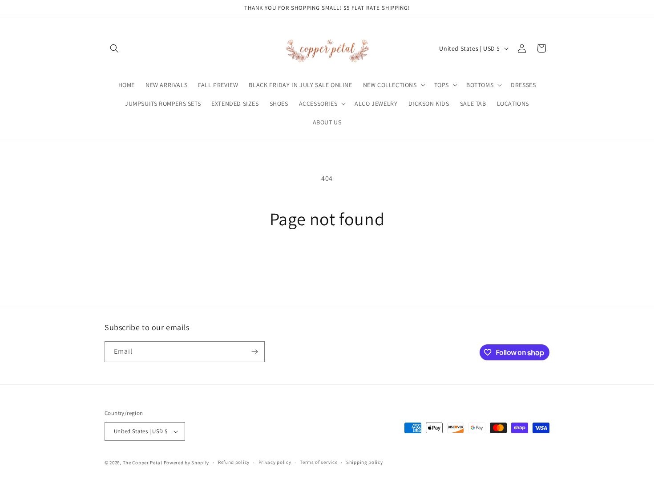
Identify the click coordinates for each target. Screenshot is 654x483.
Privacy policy (274, 462)
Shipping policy (364, 462)
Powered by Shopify (187, 462)
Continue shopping (327, 263)
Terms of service (318, 462)
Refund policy (234, 462)
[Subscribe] (254, 351)
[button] (114, 48)
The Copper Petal (142, 462)
